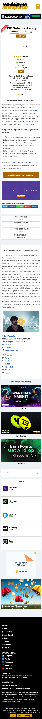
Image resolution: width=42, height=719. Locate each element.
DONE (22, 95)
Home (5, 629)
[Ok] (39, 712)
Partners (7, 645)
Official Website (8, 336)
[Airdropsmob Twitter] (3, 659)
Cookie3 (21, 463)
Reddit (7, 364)
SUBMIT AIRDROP (9, 685)
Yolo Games (21, 436)
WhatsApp (20, 206)
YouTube (8, 668)
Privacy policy (24, 716)
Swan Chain (21, 409)
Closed (6, 641)
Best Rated (8, 635)
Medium (8, 373)
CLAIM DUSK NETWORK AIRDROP (21, 175)
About (6, 648)
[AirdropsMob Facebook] (3, 662)
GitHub (7, 370)
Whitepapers (7, 344)
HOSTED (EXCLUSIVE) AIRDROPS (16, 689)
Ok (13, 716)
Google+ (27, 206)
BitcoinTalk (9, 367)
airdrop (36, 110)
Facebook (15, 165)
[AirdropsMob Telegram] (3, 656)
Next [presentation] (38, 594)
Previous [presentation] (3, 594)
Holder (6, 638)
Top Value (7, 632)
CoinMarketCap (28, 124)
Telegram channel (31, 162)
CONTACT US (7, 682)
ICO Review (7, 347)
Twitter (14, 162)
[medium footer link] (3, 665)
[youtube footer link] (3, 668)
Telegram (8, 355)
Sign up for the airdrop (16, 137)
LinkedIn (34, 206)
